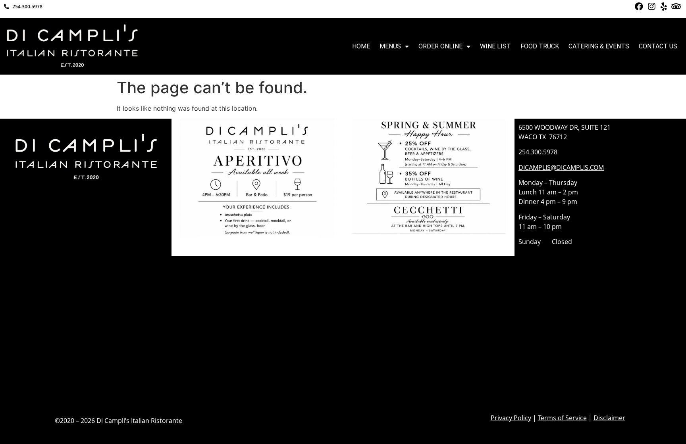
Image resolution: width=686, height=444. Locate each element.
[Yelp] (663, 6)
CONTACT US (658, 46)
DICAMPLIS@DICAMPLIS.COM (561, 167)
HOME (361, 46)
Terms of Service (562, 417)
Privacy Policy (511, 417)
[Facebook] (638, 6)
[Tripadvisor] (676, 6)
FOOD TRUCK (539, 46)
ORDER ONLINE (440, 46)
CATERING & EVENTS (598, 46)
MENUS (390, 46)
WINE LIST (495, 46)
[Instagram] (651, 6)
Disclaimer (609, 417)
